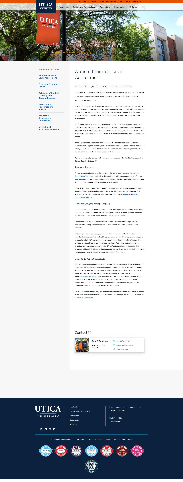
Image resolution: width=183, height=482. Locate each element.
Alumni (120, 1)
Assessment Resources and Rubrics (46, 107)
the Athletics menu (133, 9)
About (94, 1)
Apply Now (137, 1)
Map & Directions (118, 410)
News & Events (111, 1)
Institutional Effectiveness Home (49, 128)
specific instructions (91, 276)
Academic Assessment (49, 69)
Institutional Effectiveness (61, 440)
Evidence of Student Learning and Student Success (49, 95)
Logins (78, 1)
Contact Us (115, 421)
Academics (64, 7)
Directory (86, 1)
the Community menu (119, 9)
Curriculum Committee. (84, 298)
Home (38, 52)
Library (101, 1)
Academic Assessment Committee (45, 118)
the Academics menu (63, 9)
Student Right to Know (123, 440)
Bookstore (79, 440)
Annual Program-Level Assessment (48, 76)
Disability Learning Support (99, 440)
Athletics (133, 7)
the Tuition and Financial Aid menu (84, 9)
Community (119, 7)
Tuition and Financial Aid (84, 7)
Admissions (105, 7)
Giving (128, 1)
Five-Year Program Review (48, 85)
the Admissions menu (104, 9)
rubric (104, 179)
